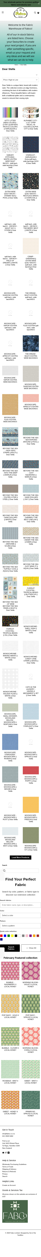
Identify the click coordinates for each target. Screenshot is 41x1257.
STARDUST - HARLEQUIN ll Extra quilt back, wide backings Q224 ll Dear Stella (30, 159)
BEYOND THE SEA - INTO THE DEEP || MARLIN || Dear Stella (10, 474)
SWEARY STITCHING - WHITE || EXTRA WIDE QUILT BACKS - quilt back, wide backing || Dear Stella (10, 161)
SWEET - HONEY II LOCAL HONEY (10, 1113)
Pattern (3, 921)
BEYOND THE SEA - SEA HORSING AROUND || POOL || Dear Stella (30, 441)
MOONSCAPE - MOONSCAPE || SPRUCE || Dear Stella (30, 755)
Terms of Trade (7, 1167)
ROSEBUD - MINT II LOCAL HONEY (10, 1082)
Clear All (32, 948)
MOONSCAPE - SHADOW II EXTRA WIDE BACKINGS (30, 386)
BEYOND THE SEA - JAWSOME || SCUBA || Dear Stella (10, 545)
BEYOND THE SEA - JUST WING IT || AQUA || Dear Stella (30, 566)
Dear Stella (23, 64)
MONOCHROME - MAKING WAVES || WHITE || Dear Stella (10, 657)
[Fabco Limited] (20, 13)
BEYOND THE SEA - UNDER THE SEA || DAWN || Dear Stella (30, 541)
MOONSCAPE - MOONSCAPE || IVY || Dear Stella (30, 848)
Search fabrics (5, 900)
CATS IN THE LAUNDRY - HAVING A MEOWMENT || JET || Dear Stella (30, 691)
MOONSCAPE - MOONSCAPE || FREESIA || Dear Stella (30, 818)
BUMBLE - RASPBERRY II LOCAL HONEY (10, 984)
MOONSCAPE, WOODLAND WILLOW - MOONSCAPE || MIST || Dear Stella (10, 842)
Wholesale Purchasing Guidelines (14, 1164)
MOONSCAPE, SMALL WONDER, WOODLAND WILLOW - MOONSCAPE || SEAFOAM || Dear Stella (10, 720)
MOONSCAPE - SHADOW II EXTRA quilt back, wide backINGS (10, 296)
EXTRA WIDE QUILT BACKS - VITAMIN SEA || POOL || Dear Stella (10, 195)
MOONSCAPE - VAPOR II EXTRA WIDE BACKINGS (10, 380)
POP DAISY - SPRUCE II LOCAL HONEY (30, 1017)
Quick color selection (8, 931)
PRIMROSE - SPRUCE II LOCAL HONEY (30, 1114)
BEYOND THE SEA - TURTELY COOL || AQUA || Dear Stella (10, 569)
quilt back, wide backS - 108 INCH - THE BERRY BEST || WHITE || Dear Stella (30, 228)
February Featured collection (20, 957)
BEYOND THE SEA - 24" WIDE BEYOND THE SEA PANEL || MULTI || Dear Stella (10, 606)
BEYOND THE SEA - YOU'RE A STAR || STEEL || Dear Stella (10, 497)
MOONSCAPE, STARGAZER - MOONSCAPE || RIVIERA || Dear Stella (10, 756)
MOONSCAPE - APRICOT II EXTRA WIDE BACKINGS (30, 407)
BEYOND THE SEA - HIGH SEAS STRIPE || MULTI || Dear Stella (10, 451)
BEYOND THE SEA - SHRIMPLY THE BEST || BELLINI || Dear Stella (30, 518)
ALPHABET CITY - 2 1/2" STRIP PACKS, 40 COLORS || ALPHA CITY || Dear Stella (31, 125)
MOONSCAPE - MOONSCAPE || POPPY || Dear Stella (30, 780)
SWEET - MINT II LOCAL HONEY (30, 1082)
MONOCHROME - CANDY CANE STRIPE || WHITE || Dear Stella (30, 660)
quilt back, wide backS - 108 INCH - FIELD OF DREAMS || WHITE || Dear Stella (10, 261)
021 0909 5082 (7, 1136)
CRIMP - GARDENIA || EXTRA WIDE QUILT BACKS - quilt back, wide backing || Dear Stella (31, 263)
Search (4, 1176)
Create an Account (9, 1185)
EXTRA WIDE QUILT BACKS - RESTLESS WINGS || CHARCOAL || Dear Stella (30, 196)
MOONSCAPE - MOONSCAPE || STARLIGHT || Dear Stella (30, 725)
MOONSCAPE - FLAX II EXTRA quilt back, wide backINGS (30, 327)
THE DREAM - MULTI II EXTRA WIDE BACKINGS (31, 356)
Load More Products (20, 857)
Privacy (5, 1174)
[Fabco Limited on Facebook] (6, 1153)
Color (2, 911)
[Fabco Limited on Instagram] (9, 1153)
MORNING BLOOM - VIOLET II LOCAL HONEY (31, 984)
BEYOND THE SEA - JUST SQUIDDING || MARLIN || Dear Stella (30, 475)
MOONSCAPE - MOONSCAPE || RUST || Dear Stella (10, 817)
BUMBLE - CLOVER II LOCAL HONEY (10, 1049)
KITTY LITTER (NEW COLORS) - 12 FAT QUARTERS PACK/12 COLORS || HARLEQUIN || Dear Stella (10, 126)
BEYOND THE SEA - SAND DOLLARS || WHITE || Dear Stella (10, 518)
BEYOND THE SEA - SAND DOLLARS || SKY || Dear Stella (30, 497)
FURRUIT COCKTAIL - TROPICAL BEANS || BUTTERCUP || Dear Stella (30, 592)
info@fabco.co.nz (8, 1134)
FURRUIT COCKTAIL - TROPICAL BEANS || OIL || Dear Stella (10, 632)
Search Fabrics (11, 948)
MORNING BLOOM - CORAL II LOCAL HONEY (31, 1050)
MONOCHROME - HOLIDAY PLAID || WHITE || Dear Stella (10, 695)
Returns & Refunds (9, 1171)
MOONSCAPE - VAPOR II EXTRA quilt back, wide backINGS (10, 327)
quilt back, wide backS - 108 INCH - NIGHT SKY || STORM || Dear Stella (10, 228)
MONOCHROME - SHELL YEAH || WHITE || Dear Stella (31, 629)
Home (16, 64)
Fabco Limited (15, 1233)
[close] (39, 3)
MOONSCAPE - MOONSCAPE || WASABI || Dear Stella (10, 788)
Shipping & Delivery (9, 1169)
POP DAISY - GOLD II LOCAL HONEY (10, 1016)
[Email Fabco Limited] (3, 1153)
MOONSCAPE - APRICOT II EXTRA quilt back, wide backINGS (10, 357)
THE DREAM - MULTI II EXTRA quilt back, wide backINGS (31, 296)
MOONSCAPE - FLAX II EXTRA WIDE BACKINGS (10, 419)
